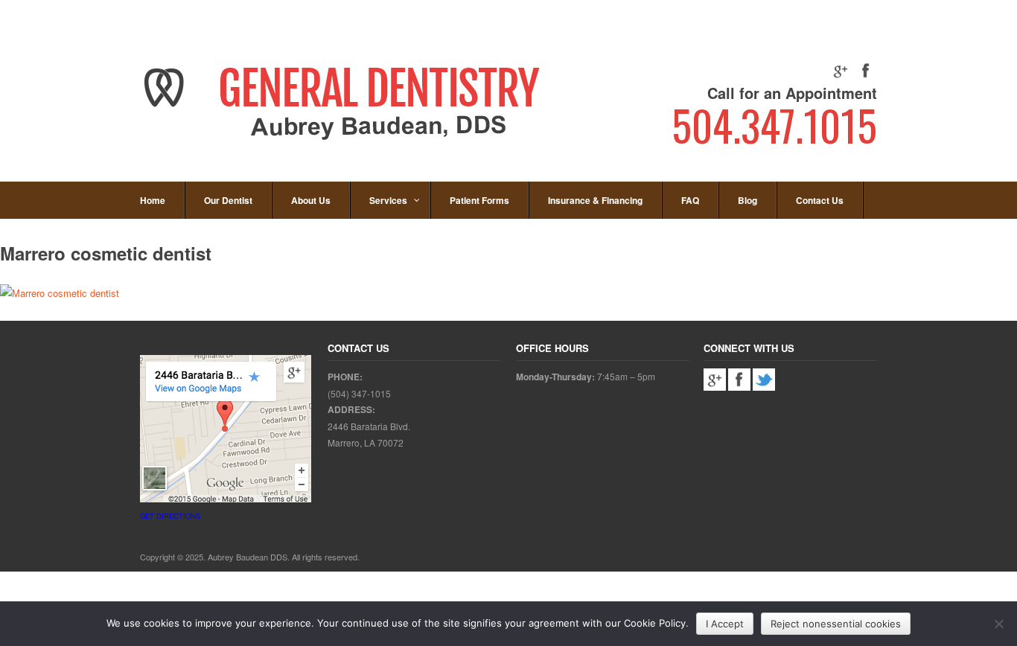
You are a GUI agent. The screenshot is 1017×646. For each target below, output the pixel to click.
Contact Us (820, 200)
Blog (747, 200)
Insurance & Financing (595, 200)
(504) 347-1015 (359, 393)
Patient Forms (479, 200)
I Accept (725, 624)
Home (152, 200)
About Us (311, 200)
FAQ (690, 200)
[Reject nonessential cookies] (998, 623)
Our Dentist (228, 200)
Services (388, 200)
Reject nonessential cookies (836, 624)
